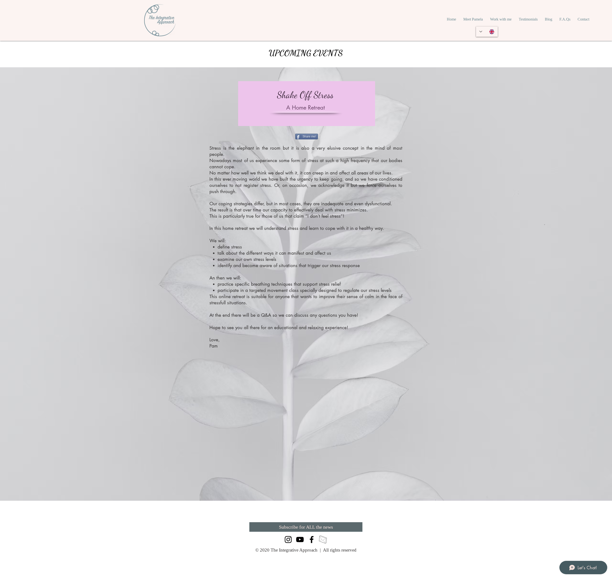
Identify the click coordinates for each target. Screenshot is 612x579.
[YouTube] (300, 539)
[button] (500, 19)
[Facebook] (311, 539)
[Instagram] (288, 539)
